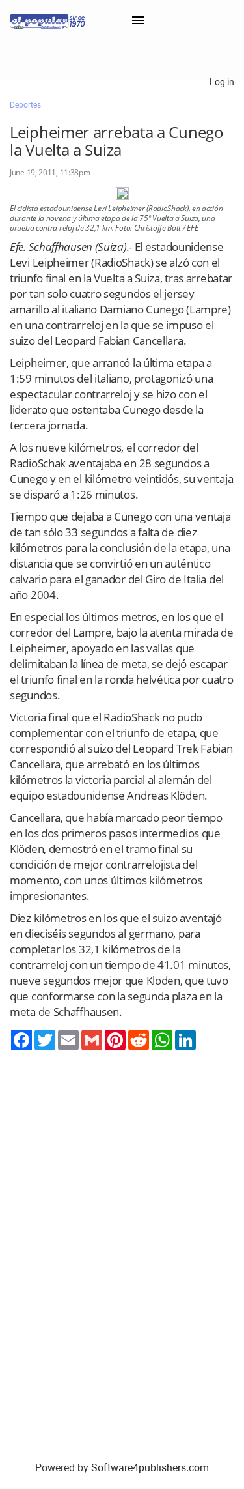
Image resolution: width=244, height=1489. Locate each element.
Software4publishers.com (150, 1468)
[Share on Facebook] (21, 1040)
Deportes (25, 104)
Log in (222, 82)
